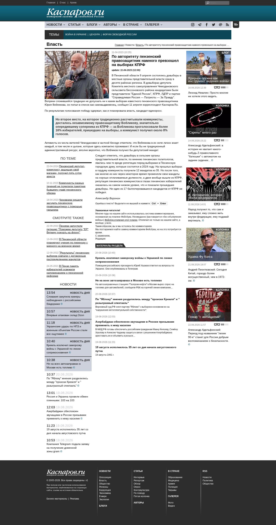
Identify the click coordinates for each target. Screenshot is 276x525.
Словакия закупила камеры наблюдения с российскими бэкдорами (64, 300)
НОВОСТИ (54, 24)
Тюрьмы (172, 490)
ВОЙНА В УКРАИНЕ (76, 34)
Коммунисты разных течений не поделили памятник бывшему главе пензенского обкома (66, 187)
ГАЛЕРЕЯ (152, 24)
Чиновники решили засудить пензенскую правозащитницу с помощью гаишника (65, 204)
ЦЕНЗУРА (94, 34)
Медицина (173, 480)
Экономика (105, 493)
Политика (208, 480)
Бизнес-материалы (57, 498)
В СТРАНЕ (131, 24)
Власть (140, 45)
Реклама (74, 498)
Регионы (103, 487)
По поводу (139, 493)
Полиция (173, 487)
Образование (175, 477)
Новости (207, 477)
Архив (73, 2)
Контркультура (141, 490)
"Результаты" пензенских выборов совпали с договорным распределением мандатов (68, 256)
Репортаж (139, 480)
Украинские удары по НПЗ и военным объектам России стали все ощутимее (67, 330)
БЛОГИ (92, 24)
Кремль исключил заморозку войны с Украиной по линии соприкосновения (64, 349)
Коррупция (105, 490)
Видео (171, 506)
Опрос (137, 487)
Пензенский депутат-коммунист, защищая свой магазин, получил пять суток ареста (66, 171)
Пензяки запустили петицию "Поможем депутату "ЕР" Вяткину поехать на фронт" (67, 229)
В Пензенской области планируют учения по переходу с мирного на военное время (67, 242)
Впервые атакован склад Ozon (65, 315)
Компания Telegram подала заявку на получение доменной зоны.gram (68, 447)
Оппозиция (105, 477)
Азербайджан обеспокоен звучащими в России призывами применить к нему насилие (66, 415)
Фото (170, 502)
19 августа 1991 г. (104, 355)
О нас (63, 2)
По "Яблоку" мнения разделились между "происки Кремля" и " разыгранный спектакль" (67, 382)
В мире (103, 496)
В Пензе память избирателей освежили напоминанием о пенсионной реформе (65, 270)
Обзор (137, 483)
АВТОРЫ (110, 24)
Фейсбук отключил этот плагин (121, 220)
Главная (51, 2)
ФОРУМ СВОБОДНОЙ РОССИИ (120, 34)
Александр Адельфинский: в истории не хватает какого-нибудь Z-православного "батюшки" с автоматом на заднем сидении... (205, 152)
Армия (171, 483)
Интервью (139, 477)
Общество (104, 483)
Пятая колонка (141, 496)
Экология (104, 499)
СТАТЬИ (74, 24)
